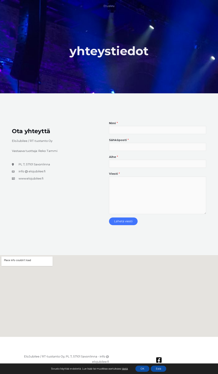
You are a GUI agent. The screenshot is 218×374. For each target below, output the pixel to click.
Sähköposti (119, 140)
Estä (158, 368)
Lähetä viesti (123, 221)
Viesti (114, 173)
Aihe (113, 157)
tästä (125, 368)
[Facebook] (159, 360)
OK (142, 368)
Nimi (113, 123)
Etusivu (109, 6)
